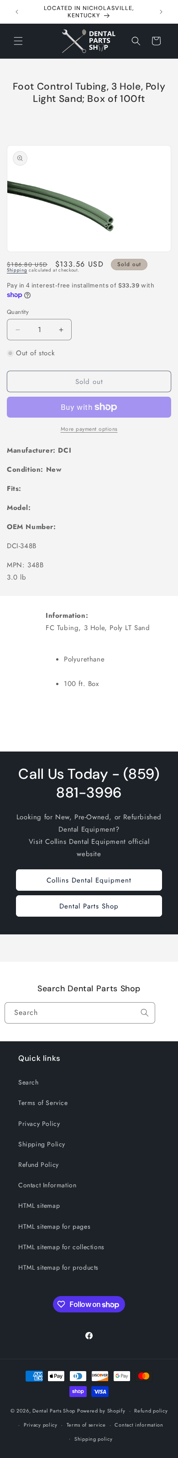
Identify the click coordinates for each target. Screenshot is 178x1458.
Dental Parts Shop (89, 906)
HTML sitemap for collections (61, 1246)
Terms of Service (43, 1102)
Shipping (17, 270)
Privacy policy (41, 1424)
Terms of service (86, 1424)
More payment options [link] (89, 429)
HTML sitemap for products (58, 1267)
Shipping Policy (41, 1144)
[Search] (145, 1013)
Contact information (139, 1424)
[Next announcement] (161, 12)
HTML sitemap (39, 1205)
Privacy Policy (39, 1123)
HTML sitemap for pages (54, 1226)
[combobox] (80, 1013)
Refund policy (151, 1410)
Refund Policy (38, 1164)
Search (28, 1082)
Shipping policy (93, 1439)
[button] (18, 41)
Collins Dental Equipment (89, 880)
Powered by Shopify (101, 1410)
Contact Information (47, 1185)
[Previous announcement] (17, 12)
